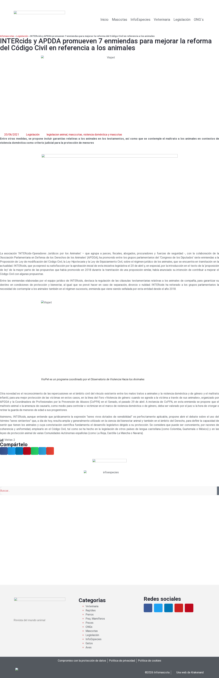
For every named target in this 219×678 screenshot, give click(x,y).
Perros (90, 614)
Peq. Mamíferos (95, 618)
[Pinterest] (189, 608)
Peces (89, 622)
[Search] (218, 490)
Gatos (89, 643)
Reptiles (91, 610)
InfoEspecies (140, 19)
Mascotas (119, 19)
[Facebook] (148, 608)
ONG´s (199, 19)
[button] (4, 451)
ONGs (89, 626)
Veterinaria (162, 19)
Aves (89, 647)
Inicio (104, 19)
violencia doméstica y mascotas (102, 134)
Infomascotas (7, 36)
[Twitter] (158, 608)
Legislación (181, 19)
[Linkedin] (168, 608)
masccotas (75, 134)
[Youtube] (179, 608)
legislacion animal (57, 134)
